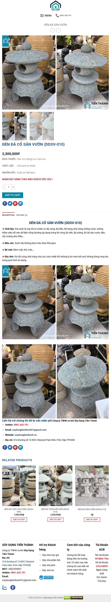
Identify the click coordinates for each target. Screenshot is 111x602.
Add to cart (12, 195)
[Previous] (8, 72)
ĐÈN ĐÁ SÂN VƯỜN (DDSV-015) (92, 509)
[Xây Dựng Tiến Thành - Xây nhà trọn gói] (55, 5)
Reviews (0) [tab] (22, 215)
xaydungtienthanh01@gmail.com (29, 429)
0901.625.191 (18, 572)
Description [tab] (8, 215)
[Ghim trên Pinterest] (15, 203)
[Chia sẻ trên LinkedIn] (20, 203)
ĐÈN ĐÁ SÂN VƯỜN (55, 24)
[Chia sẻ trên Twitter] (10, 203)
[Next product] (52, 30)
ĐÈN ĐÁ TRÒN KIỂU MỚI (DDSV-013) (55, 510)
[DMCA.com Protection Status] (73, 597)
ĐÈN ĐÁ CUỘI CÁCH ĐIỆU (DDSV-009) (19, 510)
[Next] (103, 72)
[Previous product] (58, 30)
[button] (46, 15)
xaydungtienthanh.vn (26, 435)
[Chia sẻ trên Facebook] (4, 203)
